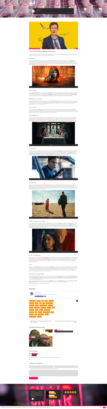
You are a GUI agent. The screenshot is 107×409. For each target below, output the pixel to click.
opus (36, 312)
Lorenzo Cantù (37, 48)
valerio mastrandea (33, 316)
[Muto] (69, 12)
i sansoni (37, 305)
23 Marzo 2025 (32, 48)
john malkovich (37, 307)
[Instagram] (45, 296)
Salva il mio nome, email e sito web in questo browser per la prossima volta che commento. (44, 368)
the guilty (46, 314)
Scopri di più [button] (100, 407)
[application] (54, 12)
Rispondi (30, 359)
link (48, 283)
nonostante (31, 312)
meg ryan (49, 307)
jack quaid (31, 307)
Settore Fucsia (53, 396)
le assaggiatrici (43, 307)
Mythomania (52, 393)
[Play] (33, 11)
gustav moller (32, 305)
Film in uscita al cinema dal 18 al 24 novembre (39, 338)
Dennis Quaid (48, 153)
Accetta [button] (104, 407)
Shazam (52, 312)
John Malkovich (70, 223)
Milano (53, 307)
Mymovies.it (55, 179)
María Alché (41, 257)
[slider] (71, 12)
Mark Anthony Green (49, 223)
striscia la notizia (41, 314)
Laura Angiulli (39, 109)
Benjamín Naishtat (46, 257)
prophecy (40, 312)
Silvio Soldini (50, 117)
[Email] (44, 296)
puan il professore (46, 312)
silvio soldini (31, 314)
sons (36, 314)
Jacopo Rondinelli (50, 60)
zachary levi (39, 316)
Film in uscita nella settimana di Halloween (63, 331)
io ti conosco (50, 305)
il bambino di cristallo (43, 305)
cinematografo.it (55, 217)
